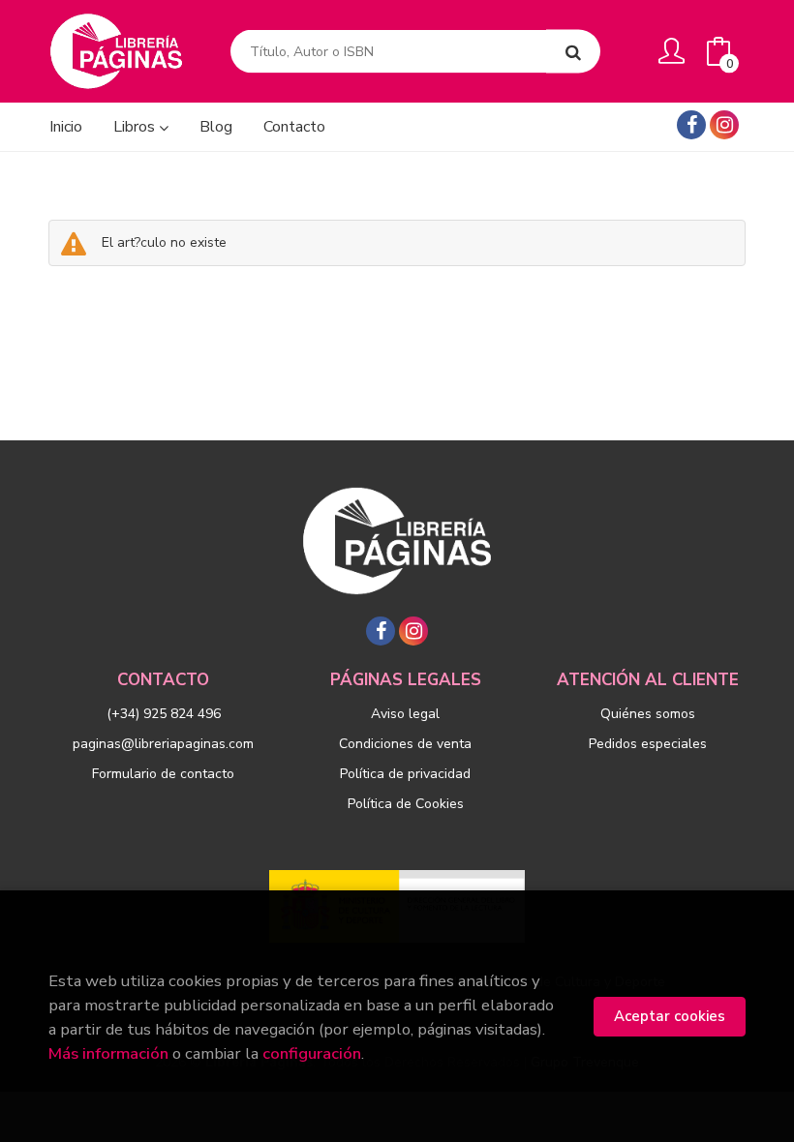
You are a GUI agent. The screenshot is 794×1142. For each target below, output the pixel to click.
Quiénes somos (647, 714)
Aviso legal (405, 714)
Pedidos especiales (648, 744)
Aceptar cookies (669, 1016)
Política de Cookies (406, 804)
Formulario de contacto (163, 774)
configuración (311, 1053)
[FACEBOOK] (691, 124)
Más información (108, 1053)
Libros (136, 126)
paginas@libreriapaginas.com (163, 744)
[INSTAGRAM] (724, 124)
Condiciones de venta (405, 744)
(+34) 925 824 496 (164, 714)
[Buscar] (573, 52)
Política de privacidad (405, 774)
